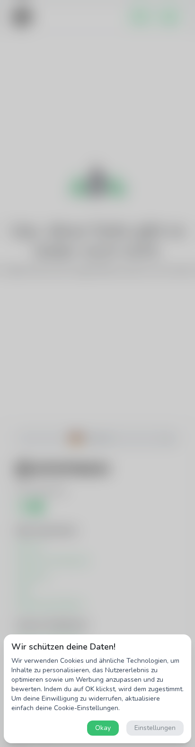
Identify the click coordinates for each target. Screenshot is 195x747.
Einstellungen (155, 727)
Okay (103, 727)
